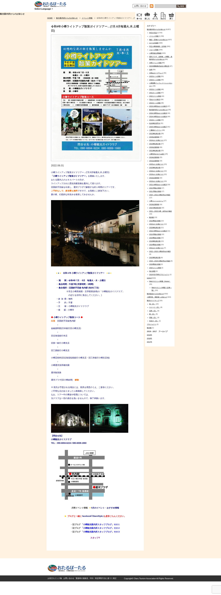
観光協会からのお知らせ (155, 294)
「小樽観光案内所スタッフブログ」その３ (100, 532)
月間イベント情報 (155, 63)
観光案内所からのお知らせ (67, 18)
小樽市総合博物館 (155, 53)
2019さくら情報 (155, 120)
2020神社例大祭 (155, 257)
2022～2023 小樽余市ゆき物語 (160, 251)
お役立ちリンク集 (55, 578)
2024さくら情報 (155, 103)
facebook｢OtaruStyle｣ (93, 516)
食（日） (152, 304)
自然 (150, 70)
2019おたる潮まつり (156, 174)
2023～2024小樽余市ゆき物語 (159, 261)
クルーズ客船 (153, 50)
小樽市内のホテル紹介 (157, 154)
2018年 (149, 338)
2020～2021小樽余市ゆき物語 (159, 195)
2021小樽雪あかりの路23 (158, 185)
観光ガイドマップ (153, 300)
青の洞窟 (152, 271)
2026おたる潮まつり (156, 171)
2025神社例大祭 (155, 168)
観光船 (151, 217)
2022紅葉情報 (154, 178)
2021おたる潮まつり (156, 248)
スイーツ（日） (154, 307)
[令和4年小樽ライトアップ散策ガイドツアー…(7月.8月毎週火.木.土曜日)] (96, 160)
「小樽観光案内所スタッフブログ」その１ (100, 524)
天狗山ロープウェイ (156, 73)
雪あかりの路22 (154, 99)
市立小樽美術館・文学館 (157, 46)
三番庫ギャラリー (155, 130)
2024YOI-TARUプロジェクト (159, 274)
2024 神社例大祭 (155, 208)
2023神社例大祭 (155, 144)
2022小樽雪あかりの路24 (158, 231)
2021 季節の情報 (155, 191)
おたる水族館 (153, 43)
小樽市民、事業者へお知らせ (157, 297)
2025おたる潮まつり (156, 164)
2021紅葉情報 (154, 161)
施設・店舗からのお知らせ (158, 40)
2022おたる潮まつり (156, 224)
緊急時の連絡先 (82, 578)
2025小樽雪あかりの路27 (158, 127)
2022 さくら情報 (155, 96)
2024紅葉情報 (154, 157)
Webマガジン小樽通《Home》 (159, 281)
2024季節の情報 (155, 245)
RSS (91, 578)
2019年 (149, 335)
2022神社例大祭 (155, 133)
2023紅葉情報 (154, 204)
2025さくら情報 (155, 76)
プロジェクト (151, 324)
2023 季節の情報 (155, 188)
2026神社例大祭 (155, 228)
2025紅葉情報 (154, 137)
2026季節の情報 (155, 264)
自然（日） (153, 311)
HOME (50, 18)
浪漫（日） (153, 317)
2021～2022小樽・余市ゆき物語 (160, 211)
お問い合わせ (140, 6)
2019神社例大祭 (155, 241)
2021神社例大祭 (155, 151)
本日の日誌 (153, 33)
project (149, 278)
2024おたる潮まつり (156, 140)
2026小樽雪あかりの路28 (158, 113)
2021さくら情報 (155, 93)
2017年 (149, 342)
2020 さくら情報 (155, 268)
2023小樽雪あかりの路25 (158, 106)
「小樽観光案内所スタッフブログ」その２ (100, 528)
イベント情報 (87, 18)
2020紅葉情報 (154, 147)
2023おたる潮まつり (156, 181)
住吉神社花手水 (154, 123)
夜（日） (152, 314)
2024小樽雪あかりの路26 (158, 116)
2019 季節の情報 (155, 234)
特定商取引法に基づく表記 (105, 578)
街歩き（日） (153, 321)
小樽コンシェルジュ (156, 201)
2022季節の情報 (155, 221)
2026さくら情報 (155, 80)
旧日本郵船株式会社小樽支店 (159, 66)
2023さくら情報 (155, 89)
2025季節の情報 (155, 238)
